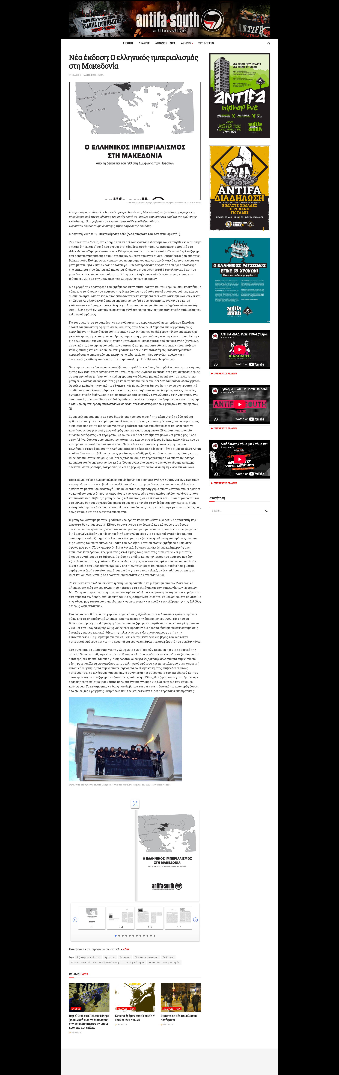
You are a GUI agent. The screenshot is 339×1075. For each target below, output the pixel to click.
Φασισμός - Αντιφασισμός (164, 962)
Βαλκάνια (125, 957)
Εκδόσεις (168, 957)
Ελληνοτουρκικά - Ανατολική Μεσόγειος (95, 962)
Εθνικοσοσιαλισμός (146, 957)
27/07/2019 (75, 75)
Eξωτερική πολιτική (88, 957)
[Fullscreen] (135, 804)
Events (76, 1008)
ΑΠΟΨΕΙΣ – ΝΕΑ (165, 43)
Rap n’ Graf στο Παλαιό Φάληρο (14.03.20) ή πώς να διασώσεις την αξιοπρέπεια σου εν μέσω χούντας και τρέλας (89, 1021)
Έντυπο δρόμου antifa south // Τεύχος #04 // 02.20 (135, 1017)
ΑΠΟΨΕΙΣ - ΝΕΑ (94, 75)
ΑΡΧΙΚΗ (128, 43)
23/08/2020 (121, 1024)
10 (147, 936)
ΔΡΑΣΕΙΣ (144, 43)
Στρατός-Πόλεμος (134, 962)
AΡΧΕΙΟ (186, 43)
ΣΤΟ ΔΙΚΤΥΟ (206, 43)
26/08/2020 (75, 1032)
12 (154, 936)
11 (151, 936)
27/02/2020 (167, 1024)
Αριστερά (110, 957)
